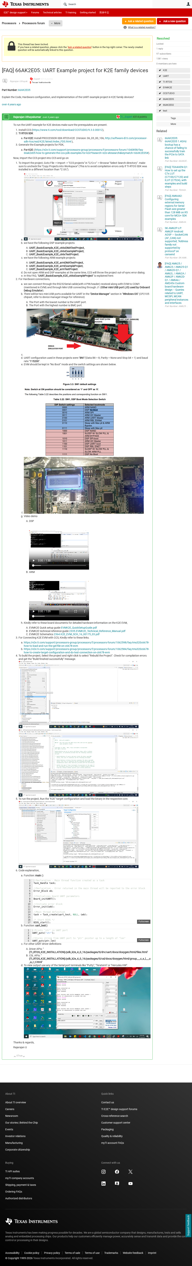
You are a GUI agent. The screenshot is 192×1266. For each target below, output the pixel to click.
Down (24, 1056)
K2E (165, 70)
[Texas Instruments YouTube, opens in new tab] (130, 1184)
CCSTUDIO (169, 93)
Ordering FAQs (13, 1191)
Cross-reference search (114, 1115)
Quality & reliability (112, 1136)
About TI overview (15, 1102)
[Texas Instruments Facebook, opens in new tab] (117, 1173)
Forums (35, 12)
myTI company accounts (19, 1178)
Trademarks (111, 1252)
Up (14, 1056)
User (188, 4)
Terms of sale (72, 1252)
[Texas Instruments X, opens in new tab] (130, 1173)
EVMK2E (167, 87)
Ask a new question (174, 21)
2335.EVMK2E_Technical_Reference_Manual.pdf (97, 631)
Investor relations (15, 1136)
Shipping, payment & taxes (20, 1184)
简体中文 (104, 12)
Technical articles (52, 12)
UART (166, 76)
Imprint (152, 1252)
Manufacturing (14, 1142)
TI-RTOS (167, 81)
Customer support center (115, 1122)
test (165, 110)
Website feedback (133, 1252)
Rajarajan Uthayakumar (21, 81)
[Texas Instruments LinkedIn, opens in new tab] (103, 1184)
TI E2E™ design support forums (119, 1109)
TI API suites (12, 1171)
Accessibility (12, 1252)
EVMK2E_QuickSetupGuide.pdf (79, 627)
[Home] (28, 4)
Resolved (163, 38)
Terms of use (92, 1252)
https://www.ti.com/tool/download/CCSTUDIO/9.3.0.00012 (68, 129)
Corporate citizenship (17, 1149)
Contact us (107, 1102)
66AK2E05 (168, 99)
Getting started (88, 12)
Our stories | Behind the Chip (21, 1122)
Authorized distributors (18, 1198)
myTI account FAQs (112, 1142)
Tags (173, 118)
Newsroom (11, 1115)
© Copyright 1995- (19, 1258)
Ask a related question (141, 21)
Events (9, 1129)
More (57, 23)
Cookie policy (31, 1252)
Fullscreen (144, 921)
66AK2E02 (168, 104)
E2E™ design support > (15, 12)
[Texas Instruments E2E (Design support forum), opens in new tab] (117, 1184)
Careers (9, 1109)
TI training (70, 12)
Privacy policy (52, 1252)
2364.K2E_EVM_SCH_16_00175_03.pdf (77, 634)
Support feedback (188, 1225)
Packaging (107, 1129)
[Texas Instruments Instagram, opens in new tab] (103, 1173)
